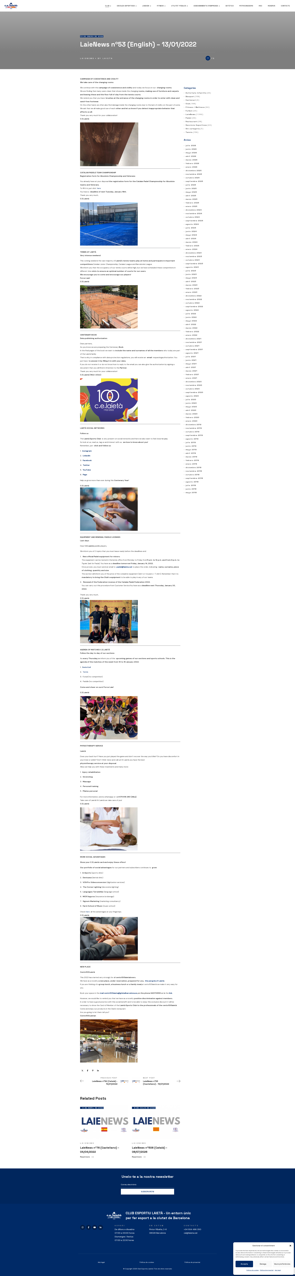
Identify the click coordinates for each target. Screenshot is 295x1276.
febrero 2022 (192, 332)
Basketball (86, 667)
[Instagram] (82, 1227)
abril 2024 (191, 238)
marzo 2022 (192, 328)
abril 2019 (191, 453)
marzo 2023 (192, 285)
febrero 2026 (192, 163)
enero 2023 (191, 292)
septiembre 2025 (194, 181)
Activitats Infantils (198, 93)
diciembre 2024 (194, 210)
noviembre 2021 (194, 342)
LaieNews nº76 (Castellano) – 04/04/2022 (99, 1150)
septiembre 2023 (194, 264)
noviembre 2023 (194, 256)
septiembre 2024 (194, 221)
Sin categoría (194, 129)
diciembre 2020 (194, 382)
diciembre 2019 (193, 425)
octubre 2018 (192, 475)
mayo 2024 (191, 235)
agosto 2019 (192, 439)
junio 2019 (191, 446)
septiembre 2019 (194, 435)
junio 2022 (191, 317)
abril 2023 (191, 281)
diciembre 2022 (194, 296)
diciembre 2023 (194, 253)
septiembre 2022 (194, 306)
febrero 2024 (192, 246)
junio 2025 (191, 188)
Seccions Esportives (199, 125)
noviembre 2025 (194, 174)
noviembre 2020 (194, 385)
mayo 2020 (191, 407)
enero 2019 (191, 464)
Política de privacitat (267, 1270)
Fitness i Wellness (198, 107)
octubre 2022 (193, 303)
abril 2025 (191, 196)
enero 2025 (191, 206)
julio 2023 (191, 271)
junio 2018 (191, 489)
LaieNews (87, 58)
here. (99, 188)
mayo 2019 (191, 450)
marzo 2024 (192, 242)
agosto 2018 (192, 482)
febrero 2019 (192, 460)
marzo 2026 (192, 160)
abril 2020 (191, 410)
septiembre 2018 (194, 478)
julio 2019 (191, 442)
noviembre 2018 (194, 471)
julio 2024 (191, 228)
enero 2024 (192, 249)
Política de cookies (252, 1270)
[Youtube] (94, 1227)
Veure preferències (282, 1264)
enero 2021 (191, 378)
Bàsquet (193, 96)
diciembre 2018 (193, 467)
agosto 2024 (192, 224)
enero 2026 (191, 167)
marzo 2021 (191, 371)
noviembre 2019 (194, 428)
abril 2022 (191, 324)
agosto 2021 (192, 353)
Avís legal (101, 1262)
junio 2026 (191, 149)
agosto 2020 (192, 396)
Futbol (191, 111)
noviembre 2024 (194, 213)
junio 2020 (191, 403)
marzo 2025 (192, 199)
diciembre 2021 (193, 339)
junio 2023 (191, 274)
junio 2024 (191, 231)
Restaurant (194, 121)
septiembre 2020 (194, 392)
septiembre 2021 (194, 349)
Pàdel (191, 118)
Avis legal (278, 1270)
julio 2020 (191, 399)
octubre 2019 (192, 432)
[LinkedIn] (100, 1227)
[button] (290, 1245)
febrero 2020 (192, 417)
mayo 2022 (191, 321)
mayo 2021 (191, 364)
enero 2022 (191, 335)
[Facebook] (88, 1227)
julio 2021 (191, 357)
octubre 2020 (193, 389)
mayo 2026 (191, 153)
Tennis (86, 672)
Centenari (192, 100)
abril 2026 (191, 156)
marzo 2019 (191, 457)
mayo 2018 (191, 492)
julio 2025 (191, 185)
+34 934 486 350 (192, 1229)
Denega (263, 1264)
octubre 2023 (193, 260)
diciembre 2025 (194, 171)
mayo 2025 (191, 192)
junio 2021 (191, 360)
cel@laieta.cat (191, 1233)
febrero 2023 (192, 289)
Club (191, 104)
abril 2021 (191, 367)
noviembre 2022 (194, 299)
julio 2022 (191, 314)
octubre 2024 (193, 217)
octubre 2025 (193, 178)
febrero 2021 (192, 374)
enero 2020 (191, 421)
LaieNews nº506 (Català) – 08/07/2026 (149, 1150)
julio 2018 (191, 485)
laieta (108, 58)
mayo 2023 (191, 278)
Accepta (244, 1264)
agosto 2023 (192, 267)
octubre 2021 (192, 346)
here (88, 912)
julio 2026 (191, 145)
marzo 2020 (192, 414)
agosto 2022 (192, 310)
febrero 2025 (192, 203)
